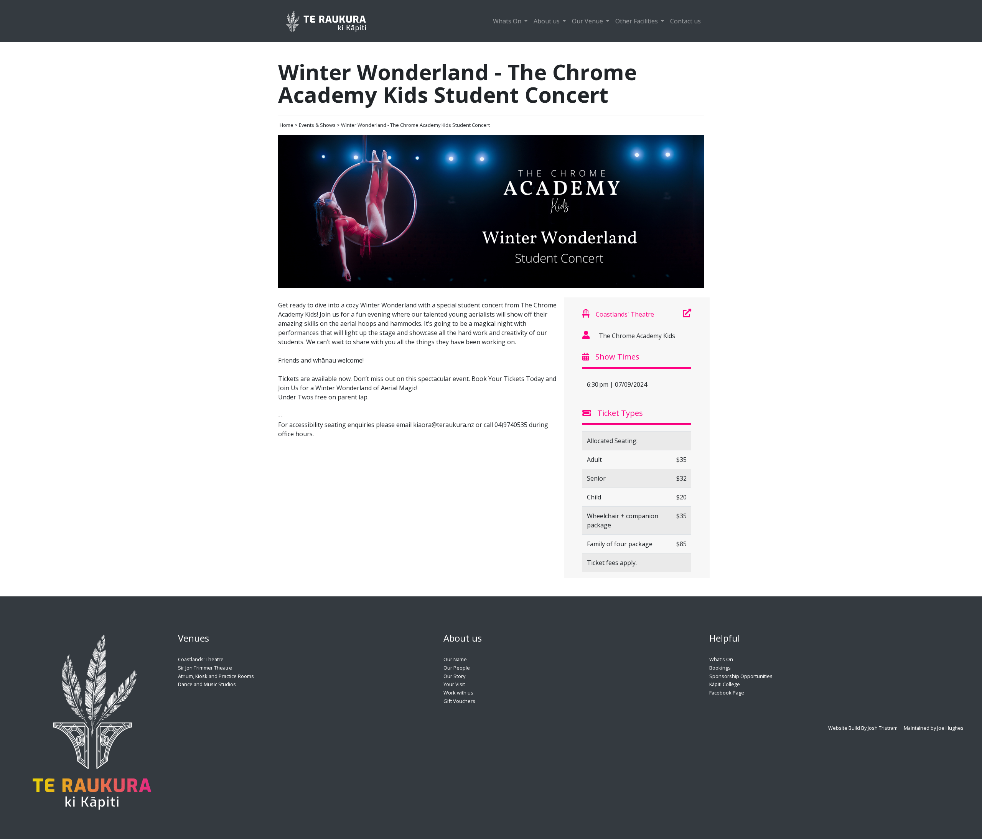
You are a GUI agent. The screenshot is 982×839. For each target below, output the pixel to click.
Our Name (455, 659)
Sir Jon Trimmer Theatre (205, 667)
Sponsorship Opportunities (741, 676)
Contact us (685, 21)
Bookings (720, 667)
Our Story (454, 676)
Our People (456, 667)
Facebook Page (726, 692)
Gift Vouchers (459, 701)
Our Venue (588, 21)
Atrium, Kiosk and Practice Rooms (216, 676)
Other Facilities (637, 21)
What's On (721, 659)
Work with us (458, 692)
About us (547, 21)
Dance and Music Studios (207, 684)
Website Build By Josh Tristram (863, 727)
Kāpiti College (724, 684)
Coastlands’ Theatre (201, 659)
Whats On (508, 21)
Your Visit (454, 684)
